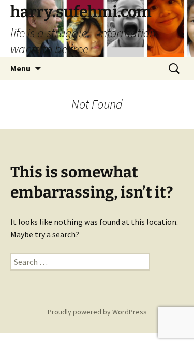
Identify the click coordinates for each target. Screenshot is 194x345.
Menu (20, 68)
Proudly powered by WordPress (97, 312)
